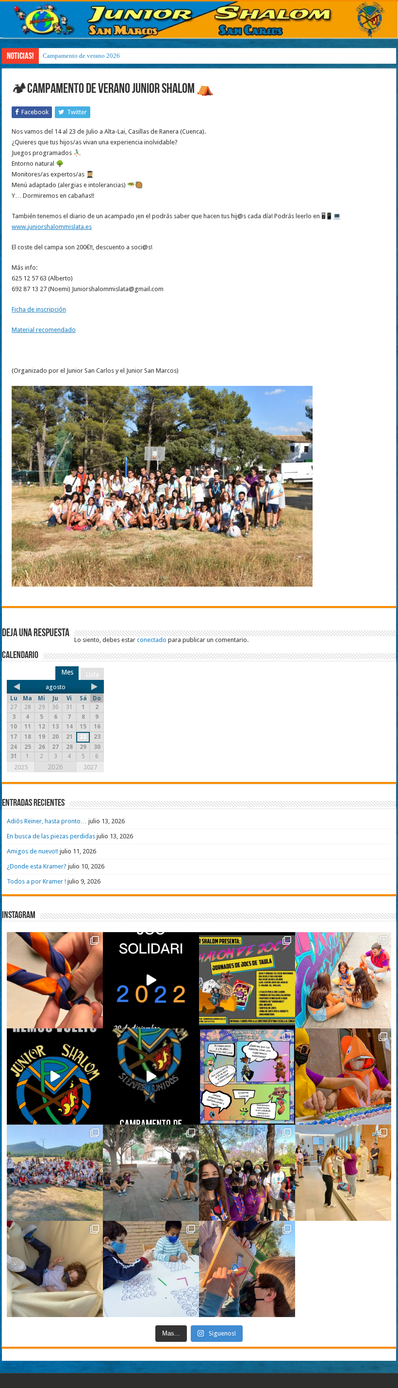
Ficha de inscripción (39, 309)
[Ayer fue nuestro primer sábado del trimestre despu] (247, 1269)
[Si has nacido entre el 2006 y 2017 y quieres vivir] (55, 1076)
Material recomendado (44, 329)
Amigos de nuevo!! (32, 851)
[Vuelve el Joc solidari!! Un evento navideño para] (151, 980)
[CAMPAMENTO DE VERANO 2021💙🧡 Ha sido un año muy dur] (55, 1173)
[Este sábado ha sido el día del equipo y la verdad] (247, 1173)
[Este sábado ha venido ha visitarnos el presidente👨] (151, 1173)
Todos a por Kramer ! (36, 881)
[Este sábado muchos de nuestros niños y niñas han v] (343, 1173)
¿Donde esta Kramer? (36, 866)
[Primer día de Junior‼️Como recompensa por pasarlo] (343, 980)
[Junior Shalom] (199, 19)
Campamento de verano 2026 (81, 55)
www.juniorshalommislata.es (52, 226)
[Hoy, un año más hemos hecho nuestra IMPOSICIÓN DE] (55, 980)
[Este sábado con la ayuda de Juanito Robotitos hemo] (55, 1269)
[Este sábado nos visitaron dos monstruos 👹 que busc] (343, 1076)
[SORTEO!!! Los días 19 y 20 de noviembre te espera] (247, 980)
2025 (21, 767)
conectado (151, 639)
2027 (90, 767)
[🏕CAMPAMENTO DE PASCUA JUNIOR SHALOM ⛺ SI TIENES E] (247, 1076)
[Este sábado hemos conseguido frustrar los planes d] (151, 1269)
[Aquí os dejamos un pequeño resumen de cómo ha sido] (151, 1076)
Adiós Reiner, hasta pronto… (47, 821)
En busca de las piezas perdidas (51, 836)
